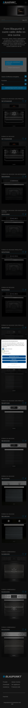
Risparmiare (14, 361)
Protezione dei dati (16, 366)
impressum (10, 366)
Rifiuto (14, 359)
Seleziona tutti (14, 356)
